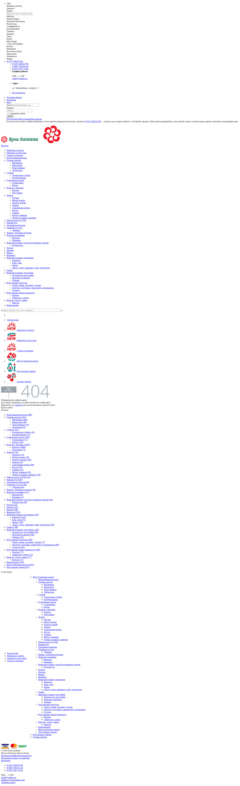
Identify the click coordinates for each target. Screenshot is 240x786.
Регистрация (13, 119)
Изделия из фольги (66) (23, 535)
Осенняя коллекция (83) (18, 482)
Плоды (10, 248)
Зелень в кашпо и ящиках (24, 218)
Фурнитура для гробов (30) (25, 532)
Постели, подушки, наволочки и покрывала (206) (35, 545)
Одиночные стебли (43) (23, 432)
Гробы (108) (12, 527)
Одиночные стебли (21, 175)
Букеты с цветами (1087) (18, 445)
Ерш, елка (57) (19, 520)
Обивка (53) (18, 537)
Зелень (10, 195)
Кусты (15, 210)
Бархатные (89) (19, 422)
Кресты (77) (17, 560)
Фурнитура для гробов (23, 275)
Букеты (15, 190)
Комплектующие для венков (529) (23, 515)
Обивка (15, 280)
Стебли (10, 173)
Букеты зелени (19, 203)
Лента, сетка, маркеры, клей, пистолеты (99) (33, 525)
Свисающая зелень (21, 208)
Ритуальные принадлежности (21, 293)
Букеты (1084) (19, 447)
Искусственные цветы (27, 361)
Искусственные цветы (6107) (20, 565)
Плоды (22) (12, 505)
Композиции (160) (15, 562)
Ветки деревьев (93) (21, 472)
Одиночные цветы (15, 180)
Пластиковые (18, 168)
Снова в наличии (15, 155)
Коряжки (16, 240)
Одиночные (17, 183)
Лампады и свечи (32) (22, 555)
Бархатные (17, 165)
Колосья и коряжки (16, 235)
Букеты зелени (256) (21, 460)
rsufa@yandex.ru (19, 78)
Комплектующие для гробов (20, 273)
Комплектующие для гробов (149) (23, 530)
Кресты (15, 303)
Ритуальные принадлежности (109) (23, 550)
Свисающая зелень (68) (23, 465)
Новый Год (12, 223)
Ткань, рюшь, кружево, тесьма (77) (28, 542)
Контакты (11, 100)
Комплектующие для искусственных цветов (28, 243)
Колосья (16, 238)
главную (18, 405)
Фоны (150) (17, 522)
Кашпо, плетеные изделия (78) (21, 490)
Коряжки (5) (18, 497)
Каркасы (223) (19, 517)
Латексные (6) (19, 427)
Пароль (10, 108)
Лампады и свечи (20, 298)
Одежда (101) (18, 547)
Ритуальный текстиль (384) (19, 540)
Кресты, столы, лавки (17, 300)
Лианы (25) (17, 462)
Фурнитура (17, 245)
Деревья (16, 230)
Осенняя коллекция (16, 225)
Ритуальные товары (26, 371)
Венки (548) (12, 510)
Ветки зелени (18, 200)
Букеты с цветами (15, 188)
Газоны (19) (17, 470)
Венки (10, 253)
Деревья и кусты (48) (17, 485)
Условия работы (14, 97)
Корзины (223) (13, 512)
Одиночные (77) (20, 440)
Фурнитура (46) (19, 502)
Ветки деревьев (19, 215)
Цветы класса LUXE (16, 220)
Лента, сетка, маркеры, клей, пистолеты (31, 268)
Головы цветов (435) (16, 417)
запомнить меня (17, 113)
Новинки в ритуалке (16, 153)
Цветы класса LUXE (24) (18, 477)
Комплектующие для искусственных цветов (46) (30, 500)
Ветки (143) (17, 442)
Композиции (13, 305)
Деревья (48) (18, 487)
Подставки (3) (19, 450)
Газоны (15, 213)
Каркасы (16, 260)
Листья (15, 198)
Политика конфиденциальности (16, 755)
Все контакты (18, 93)
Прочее (15, 295)
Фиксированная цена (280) (19, 415)
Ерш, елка (17, 263)
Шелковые (17, 163)
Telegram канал (8, 782)
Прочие (10, 250)
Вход (9, 102)
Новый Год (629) (14, 480)
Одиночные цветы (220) (18, 437)
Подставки (17, 193)
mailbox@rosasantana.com (13, 780)
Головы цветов (14, 160)
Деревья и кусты (14, 228)
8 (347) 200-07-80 (15, 61)
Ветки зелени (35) (20, 457)
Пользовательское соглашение (15, 758)
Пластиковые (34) (20, 425)
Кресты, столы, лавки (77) (19, 557)
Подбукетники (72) (21, 435)
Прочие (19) (12, 507)
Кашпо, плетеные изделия (19, 233)
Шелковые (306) (20, 420)
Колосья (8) (17, 495)
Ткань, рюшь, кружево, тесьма (26, 285)
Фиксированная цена (17, 158)
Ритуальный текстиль (17, 283)
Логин (10, 105)
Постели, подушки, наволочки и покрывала (33, 288)
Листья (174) (18, 455)
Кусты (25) (17, 467)
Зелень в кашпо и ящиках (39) (26, 475)
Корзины (11, 255)
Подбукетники (19, 178)
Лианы (15, 205)
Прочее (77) (17, 552)
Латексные (17, 170)
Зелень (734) (12, 452)
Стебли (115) (13, 430)
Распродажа (13, 320)
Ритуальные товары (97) (18, 567)
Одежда (16, 290)
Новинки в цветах (15, 150)
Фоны (15, 265)
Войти (10, 116)
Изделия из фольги (21, 278)
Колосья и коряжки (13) (18, 492)
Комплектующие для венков (20, 258)
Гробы (10, 270)
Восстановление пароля (30, 119)
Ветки (15, 185)
